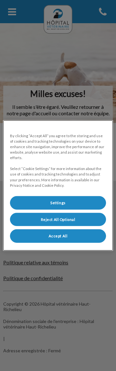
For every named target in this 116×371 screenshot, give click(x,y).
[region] (58, 185)
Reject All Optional (58, 219)
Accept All (58, 236)
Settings (58, 202)
